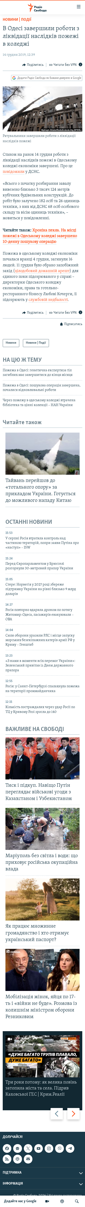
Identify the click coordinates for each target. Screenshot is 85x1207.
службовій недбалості (48, 300)
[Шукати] (77, 1201)
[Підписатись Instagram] (49, 1148)
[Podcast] (17, 1159)
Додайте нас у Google (20, 1201)
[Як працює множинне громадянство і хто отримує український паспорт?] (42, 899)
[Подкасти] (62, 1201)
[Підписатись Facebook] (7, 1148)
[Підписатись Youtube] (38, 1148)
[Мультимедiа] (47, 1201)
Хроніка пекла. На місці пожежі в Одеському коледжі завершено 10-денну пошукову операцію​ (40, 236)
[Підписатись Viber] (59, 1148)
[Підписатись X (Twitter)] (28, 1148)
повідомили (13, 172)
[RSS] (7, 1159)
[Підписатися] (28, 1159)
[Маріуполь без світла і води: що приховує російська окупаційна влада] (42, 829)
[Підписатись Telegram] (70, 1148)
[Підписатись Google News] (17, 1148)
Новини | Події (17, 20)
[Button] (33, 65)
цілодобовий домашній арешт (42, 271)
